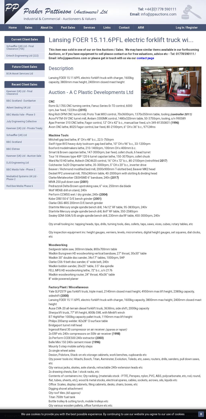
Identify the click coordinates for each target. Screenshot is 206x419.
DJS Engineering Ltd (17, 162)
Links (107, 27)
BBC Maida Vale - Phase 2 (20, 169)
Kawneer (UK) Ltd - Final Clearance (19, 92)
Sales (28, 27)
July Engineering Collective (21, 121)
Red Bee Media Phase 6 (19, 186)
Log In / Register (187, 27)
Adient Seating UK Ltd (18, 107)
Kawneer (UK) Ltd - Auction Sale (23, 155)
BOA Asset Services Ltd (19, 73)
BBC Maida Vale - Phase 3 (20, 114)
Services (89, 27)
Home (13, 27)
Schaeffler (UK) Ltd (16, 135)
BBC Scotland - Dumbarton (21, 100)
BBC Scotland (14, 142)
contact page (145, 58)
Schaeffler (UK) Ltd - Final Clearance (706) (20, 47)
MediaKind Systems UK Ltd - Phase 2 (21, 177)
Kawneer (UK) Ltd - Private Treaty (24, 128)
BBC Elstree (13, 149)
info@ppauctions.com (158, 14)
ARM (141, 27)
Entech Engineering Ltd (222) (22, 55)
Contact (124, 27)
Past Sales (68, 27)
